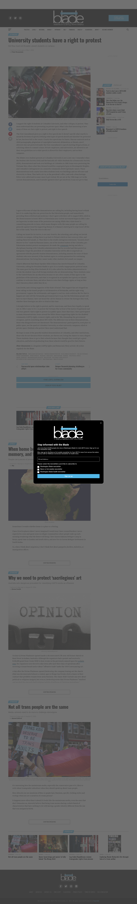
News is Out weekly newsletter (51, 469)
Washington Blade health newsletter (52, 472)
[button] (68, 468)
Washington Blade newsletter (50, 466)
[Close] (101, 423)
